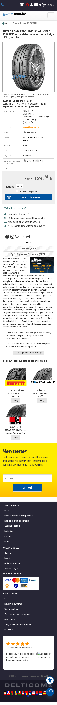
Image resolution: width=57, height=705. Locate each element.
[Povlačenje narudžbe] (27, 5)
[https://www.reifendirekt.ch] (12, 692)
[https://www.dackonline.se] (16, 692)
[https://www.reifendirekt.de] (5, 692)
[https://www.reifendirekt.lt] (44, 694)
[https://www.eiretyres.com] (16, 694)
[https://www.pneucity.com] (12, 694)
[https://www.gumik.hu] (19, 694)
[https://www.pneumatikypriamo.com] (8, 694)
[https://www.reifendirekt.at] (40, 692)
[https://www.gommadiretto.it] (19, 692)
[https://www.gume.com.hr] (37, 694)
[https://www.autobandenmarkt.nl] (30, 692)
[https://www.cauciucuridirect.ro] (26, 694)
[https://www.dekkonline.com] (23, 692)
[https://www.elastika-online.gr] (30, 694)
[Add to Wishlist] (17, 237)
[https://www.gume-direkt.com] (44, 692)
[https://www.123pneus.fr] (8, 692)
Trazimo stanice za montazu (19, 647)
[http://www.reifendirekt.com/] (28, 696)
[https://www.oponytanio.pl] (23, 694)
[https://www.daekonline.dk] (26, 692)
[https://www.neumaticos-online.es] (37, 692)
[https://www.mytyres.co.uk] (33, 692)
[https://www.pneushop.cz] (5, 694)
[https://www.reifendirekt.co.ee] (40, 694)
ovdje (25, 660)
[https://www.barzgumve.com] (33, 694)
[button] (50, 680)
